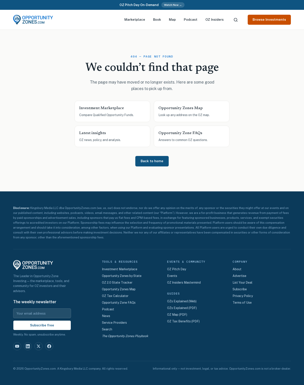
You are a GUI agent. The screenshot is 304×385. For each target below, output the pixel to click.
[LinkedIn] (28, 346)
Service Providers (114, 322)
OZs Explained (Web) (182, 301)
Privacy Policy (243, 296)
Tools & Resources (120, 262)
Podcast (190, 19)
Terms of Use (242, 302)
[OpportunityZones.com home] (33, 20)
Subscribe (240, 289)
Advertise (239, 276)
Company (240, 262)
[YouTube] (17, 346)
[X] (38, 346)
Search (107, 329)
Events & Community (186, 262)
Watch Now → (173, 4)
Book (157, 19)
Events (172, 276)
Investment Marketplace (119, 269)
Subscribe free (42, 325)
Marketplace (134, 19)
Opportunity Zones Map (119, 289)
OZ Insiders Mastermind (184, 282)
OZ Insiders (214, 19)
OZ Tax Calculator (115, 296)
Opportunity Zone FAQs (119, 302)
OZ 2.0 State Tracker (117, 282)
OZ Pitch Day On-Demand (139, 5)
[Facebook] (49, 346)
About (237, 269)
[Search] (236, 20)
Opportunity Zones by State (122, 276)
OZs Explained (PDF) (182, 308)
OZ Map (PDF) (177, 314)
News (106, 316)
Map (172, 19)
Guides (173, 293)
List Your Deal (242, 282)
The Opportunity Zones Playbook (125, 336)
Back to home (152, 161)
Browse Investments (269, 19)
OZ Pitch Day (176, 269)
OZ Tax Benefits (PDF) (183, 321)
